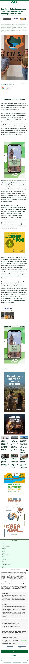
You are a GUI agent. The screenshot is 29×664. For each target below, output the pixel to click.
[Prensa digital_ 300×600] (14, 516)
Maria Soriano (24, 83)
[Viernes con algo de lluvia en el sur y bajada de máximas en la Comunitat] (5, 456)
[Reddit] (22, 99)
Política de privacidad (17, 662)
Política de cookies (7, 662)
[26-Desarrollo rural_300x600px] (14, 412)
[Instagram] (9, 99)
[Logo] (14, 2)
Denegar (14, 655)
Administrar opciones (14, 659)
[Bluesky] (18, 99)
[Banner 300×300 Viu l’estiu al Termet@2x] (14, 483)
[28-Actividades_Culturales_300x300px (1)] (14, 434)
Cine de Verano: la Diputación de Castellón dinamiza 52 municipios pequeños (4, 445)
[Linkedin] (20, 99)
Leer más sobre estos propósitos (22, 647)
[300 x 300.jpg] (7, 319)
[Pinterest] (24, 99)
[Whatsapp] (7, 99)
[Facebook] (10, 99)
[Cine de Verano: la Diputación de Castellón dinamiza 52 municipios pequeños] (5, 437)
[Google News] (5, 99)
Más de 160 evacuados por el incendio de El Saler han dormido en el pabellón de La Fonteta (14, 463)
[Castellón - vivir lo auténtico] (14, 19)
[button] (27, 569)
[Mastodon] (16, 99)
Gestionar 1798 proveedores (10, 647)
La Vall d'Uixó (4, 368)
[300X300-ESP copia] (14, 252)
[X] (12, 99)
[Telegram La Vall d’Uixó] (14, 178)
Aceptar (14, 651)
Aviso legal (25, 662)
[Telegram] (14, 99)
